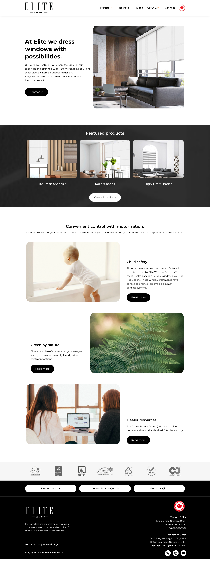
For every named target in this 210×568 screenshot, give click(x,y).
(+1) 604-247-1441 (177, 545)
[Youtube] (183, 553)
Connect (170, 7)
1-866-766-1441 (158, 545)
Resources (123, 7)
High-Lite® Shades (158, 184)
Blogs (139, 7)
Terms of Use (32, 544)
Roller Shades (105, 184)
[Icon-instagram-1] (176, 553)
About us (152, 7)
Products (104, 7)
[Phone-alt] (168, 553)
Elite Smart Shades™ (52, 184)
